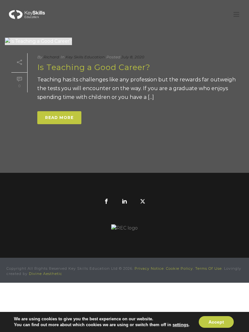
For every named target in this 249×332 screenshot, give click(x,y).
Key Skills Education (85, 56)
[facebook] (106, 202)
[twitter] (142, 202)
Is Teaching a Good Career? (93, 67)
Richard (51, 56)
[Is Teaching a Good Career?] (124, 41)
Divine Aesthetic (45, 273)
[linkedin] (124, 202)
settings (180, 324)
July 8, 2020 (132, 56)
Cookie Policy (179, 268)
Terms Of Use (208, 268)
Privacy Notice (149, 268)
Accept (216, 322)
